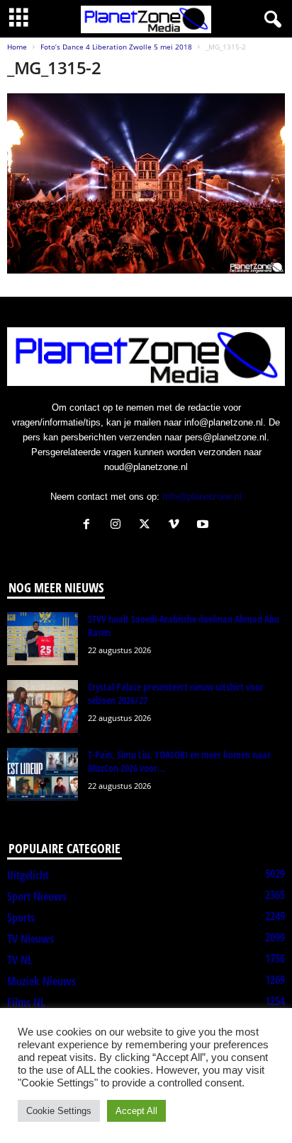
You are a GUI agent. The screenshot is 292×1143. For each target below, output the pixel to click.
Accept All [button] (136, 1111)
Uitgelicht (28, 875)
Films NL (26, 1002)
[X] (147, 525)
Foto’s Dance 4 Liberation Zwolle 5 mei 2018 (116, 47)
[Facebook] (89, 525)
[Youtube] (204, 525)
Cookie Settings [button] (58, 1111)
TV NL (19, 960)
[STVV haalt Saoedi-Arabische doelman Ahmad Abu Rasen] (42, 638)
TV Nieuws (30, 938)
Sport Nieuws (37, 896)
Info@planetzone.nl (202, 496)
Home (17, 47)
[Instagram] (118, 525)
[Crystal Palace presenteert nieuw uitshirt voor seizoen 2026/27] (42, 706)
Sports (21, 917)
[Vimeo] (176, 525)
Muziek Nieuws (41, 981)
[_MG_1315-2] (146, 183)
